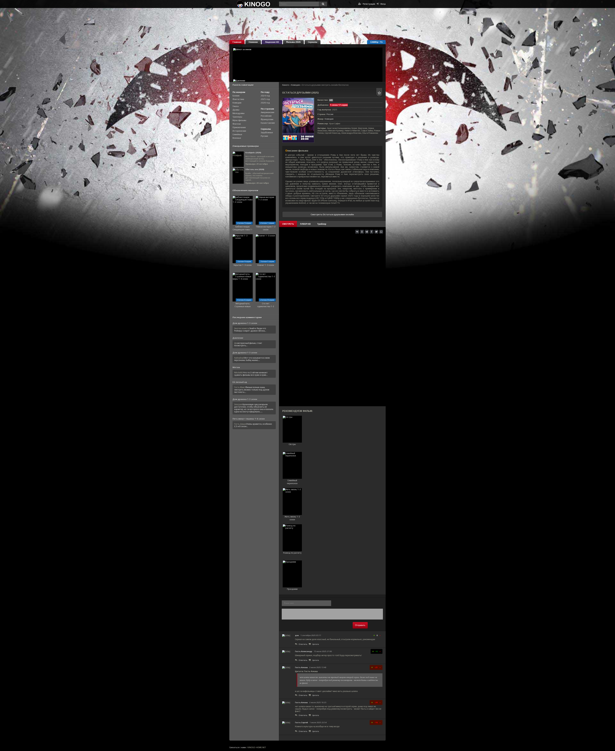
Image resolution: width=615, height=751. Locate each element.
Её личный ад (240, 382)
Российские (266, 116)
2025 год (265, 99)
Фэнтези (237, 124)
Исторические (239, 131)
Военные (237, 138)
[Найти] (323, 4)
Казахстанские (268, 123)
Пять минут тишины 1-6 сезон (249, 419)
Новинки (253, 42)
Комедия (329, 119)
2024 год (265, 95)
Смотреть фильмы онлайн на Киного (253, 4)
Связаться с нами (237, 747)
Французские (267, 119)
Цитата (315, 644)
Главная (237, 42)
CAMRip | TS (376, 42)
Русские (264, 136)
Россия (330, 114)
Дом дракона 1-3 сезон (245, 323)
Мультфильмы (239, 120)
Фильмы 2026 (293, 42)
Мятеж (236, 367)
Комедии (237, 103)
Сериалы (312, 42)
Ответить (303, 644)
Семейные (237, 134)
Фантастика (238, 99)
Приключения (239, 127)
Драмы (236, 110)
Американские (267, 112)
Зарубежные (267, 132)
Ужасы (236, 106)
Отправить (360, 625)
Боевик (236, 95)
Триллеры (237, 117)
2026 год (265, 103)
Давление (238, 338)
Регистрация (369, 4)
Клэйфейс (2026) (253, 152)
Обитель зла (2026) (254, 169)
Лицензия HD (272, 42)
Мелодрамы (239, 113)
